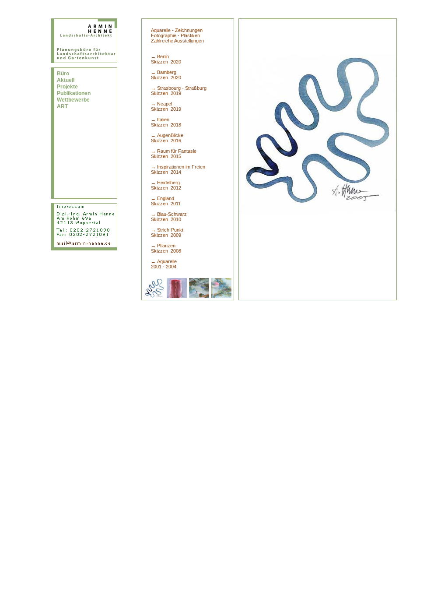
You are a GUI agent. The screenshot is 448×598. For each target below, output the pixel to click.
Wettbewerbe (73, 100)
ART (62, 106)
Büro (63, 73)
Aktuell (65, 80)
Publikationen (74, 93)
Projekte (67, 87)
